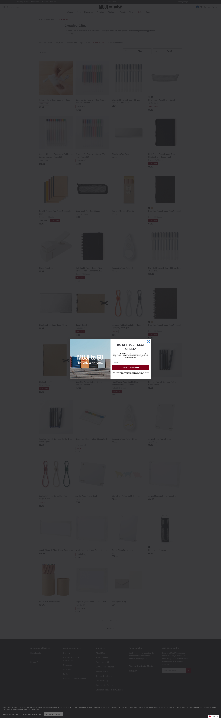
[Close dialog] (148, 341)
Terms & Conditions (126, 373)
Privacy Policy (138, 373)
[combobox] (213, 716)
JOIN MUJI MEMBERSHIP (130, 367)
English (213, 716)
